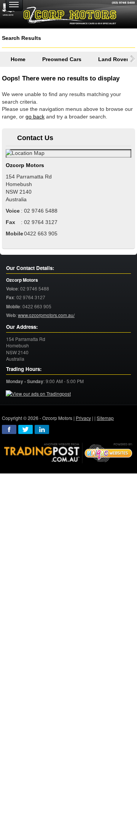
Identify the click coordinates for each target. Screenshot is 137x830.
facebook (9, 429)
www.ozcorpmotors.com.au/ (46, 315)
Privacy (83, 418)
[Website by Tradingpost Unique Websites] (68, 452)
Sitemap (105, 418)
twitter (25, 429)
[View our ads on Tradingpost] (38, 394)
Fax (10, 297)
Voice (12, 289)
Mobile (13, 306)
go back (35, 117)
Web (11, 315)
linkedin (42, 429)
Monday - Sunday (24, 381)
